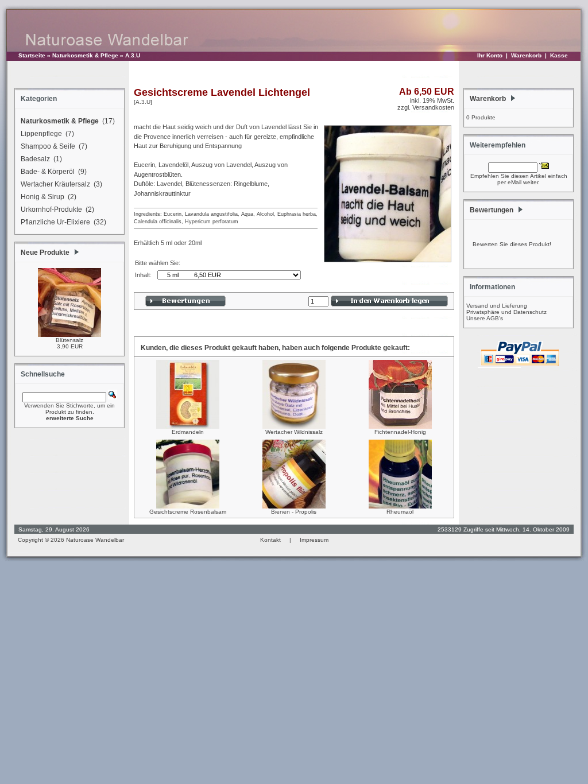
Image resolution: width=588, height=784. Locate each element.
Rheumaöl (399, 512)
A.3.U (132, 55)
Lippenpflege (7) (47, 134)
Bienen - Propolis (293, 512)
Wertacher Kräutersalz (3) (61, 184)
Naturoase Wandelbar (95, 540)
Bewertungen (491, 210)
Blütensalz (69, 340)
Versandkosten (433, 107)
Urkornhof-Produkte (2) (57, 209)
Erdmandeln (188, 432)
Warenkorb (526, 55)
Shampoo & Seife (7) (54, 146)
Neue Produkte (45, 253)
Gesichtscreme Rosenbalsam (187, 512)
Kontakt (270, 540)
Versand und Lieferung (496, 305)
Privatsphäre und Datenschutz (506, 312)
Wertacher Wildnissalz (294, 432)
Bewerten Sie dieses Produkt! (512, 244)
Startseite (31, 55)
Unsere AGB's (484, 318)
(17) (68, 121)
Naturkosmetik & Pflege (85, 55)
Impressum (314, 540)
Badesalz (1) (41, 159)
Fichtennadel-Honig (400, 432)
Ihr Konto (489, 55)
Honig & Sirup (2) (48, 197)
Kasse (559, 55)
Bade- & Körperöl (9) (54, 172)
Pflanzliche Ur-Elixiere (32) (63, 222)
